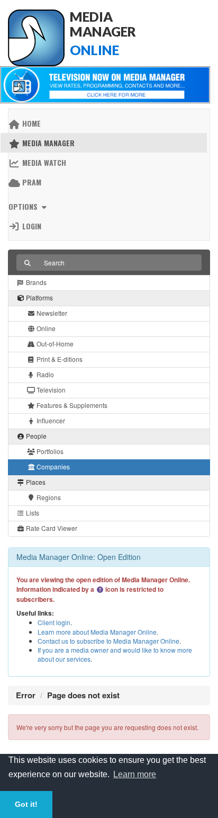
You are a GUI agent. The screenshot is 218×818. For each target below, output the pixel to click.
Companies (52, 466)
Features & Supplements (71, 405)
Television (50, 389)
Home (30, 123)
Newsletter (51, 312)
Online (45, 328)
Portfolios (49, 451)
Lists (31, 512)
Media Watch (43, 162)
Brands (35, 282)
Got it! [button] (26, 804)
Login (30, 226)
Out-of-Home (54, 343)
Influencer (50, 420)
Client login (54, 622)
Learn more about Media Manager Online (97, 631)
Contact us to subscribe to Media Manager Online (108, 640)
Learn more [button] (134, 774)
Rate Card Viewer (50, 527)
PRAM (30, 182)
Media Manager (47, 142)
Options (24, 206)
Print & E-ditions (59, 358)
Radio (44, 374)
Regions (48, 497)
